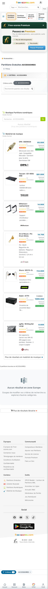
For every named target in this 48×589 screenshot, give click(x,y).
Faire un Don (29, 461)
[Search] (32, 89)
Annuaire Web (30, 490)
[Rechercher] (38, 7)
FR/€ (44, 9)
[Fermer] (43, 25)
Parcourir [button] (14, 587)
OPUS (33, 587)
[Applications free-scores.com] (3, 16)
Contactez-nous (9, 453)
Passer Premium (36, 48)
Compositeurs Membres (33, 447)
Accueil (4, 587)
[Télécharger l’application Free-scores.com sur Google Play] (24, 526)
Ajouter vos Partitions (33, 450)
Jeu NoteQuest (30, 497)
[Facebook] (14, 517)
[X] (27, 517)
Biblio (24, 587)
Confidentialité (8, 463)
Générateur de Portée (33, 493)
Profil (43, 587)
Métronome (29, 500)
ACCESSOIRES (23, 83)
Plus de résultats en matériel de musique (24, 357)
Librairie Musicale (13, 484)
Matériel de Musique (14, 491)
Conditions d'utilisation (11, 460)
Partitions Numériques (15, 487)
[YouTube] (20, 517)
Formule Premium (31, 457)
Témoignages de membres (13, 456)
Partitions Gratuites (14, 480)
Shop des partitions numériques (24, 126)
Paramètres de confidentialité (8, 468)
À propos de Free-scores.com (10, 448)
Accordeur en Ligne (32, 486)
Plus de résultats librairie (25, 410)
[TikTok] (33, 517)
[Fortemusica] (16, 541)
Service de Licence (32, 454)
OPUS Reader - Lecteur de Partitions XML (34, 481)
